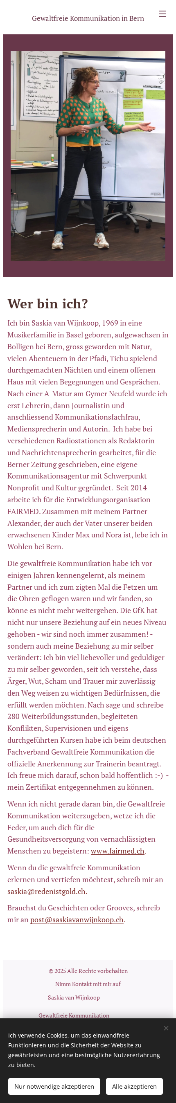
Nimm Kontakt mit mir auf (88, 984)
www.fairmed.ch (117, 851)
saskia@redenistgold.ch (46, 891)
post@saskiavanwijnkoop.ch (77, 919)
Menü (162, 13)
